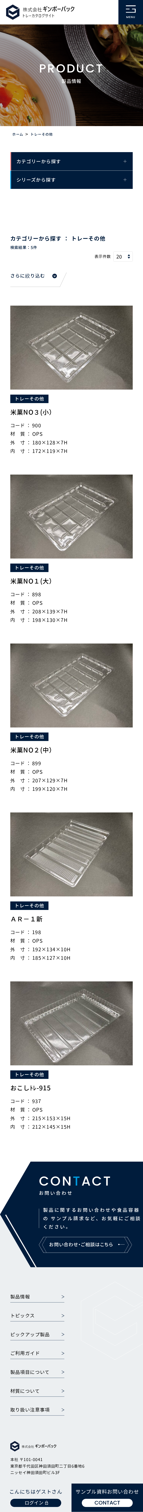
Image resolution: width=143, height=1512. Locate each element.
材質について (25, 1391)
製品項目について (30, 1372)
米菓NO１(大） (33, 581)
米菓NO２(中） (33, 750)
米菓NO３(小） (33, 412)
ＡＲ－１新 (26, 919)
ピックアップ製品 (30, 1334)
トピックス (22, 1315)
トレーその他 (29, 398)
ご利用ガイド (25, 1353)
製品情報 (20, 1296)
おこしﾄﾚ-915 (30, 1088)
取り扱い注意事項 (30, 1409)
